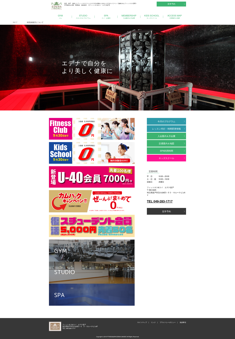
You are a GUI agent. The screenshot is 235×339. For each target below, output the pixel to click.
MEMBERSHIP (129, 16)
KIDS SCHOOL (151, 16)
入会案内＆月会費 (166, 136)
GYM (60, 16)
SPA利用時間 (166, 150)
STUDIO (83, 16)
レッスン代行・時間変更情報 (166, 128)
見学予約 (171, 3)
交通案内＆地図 (166, 143)
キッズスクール (166, 158)
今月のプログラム (166, 121)
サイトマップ (142, 322)
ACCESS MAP (174, 16)
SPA (106, 16)
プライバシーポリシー (168, 322)
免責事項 (183, 322)
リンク (153, 322)
